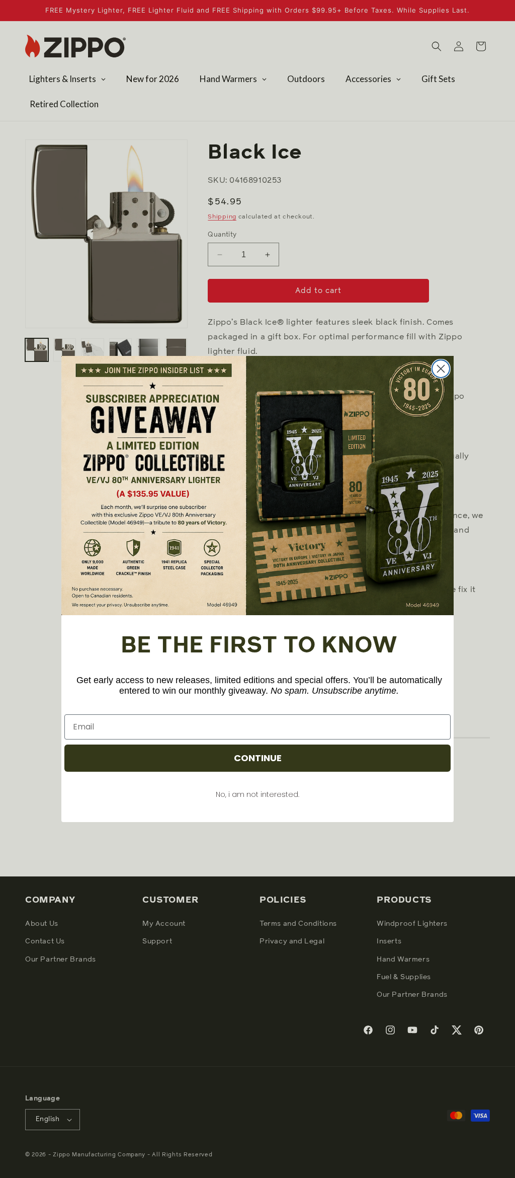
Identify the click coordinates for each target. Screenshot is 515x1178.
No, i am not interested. (257, 794)
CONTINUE (258, 758)
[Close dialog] (441, 369)
